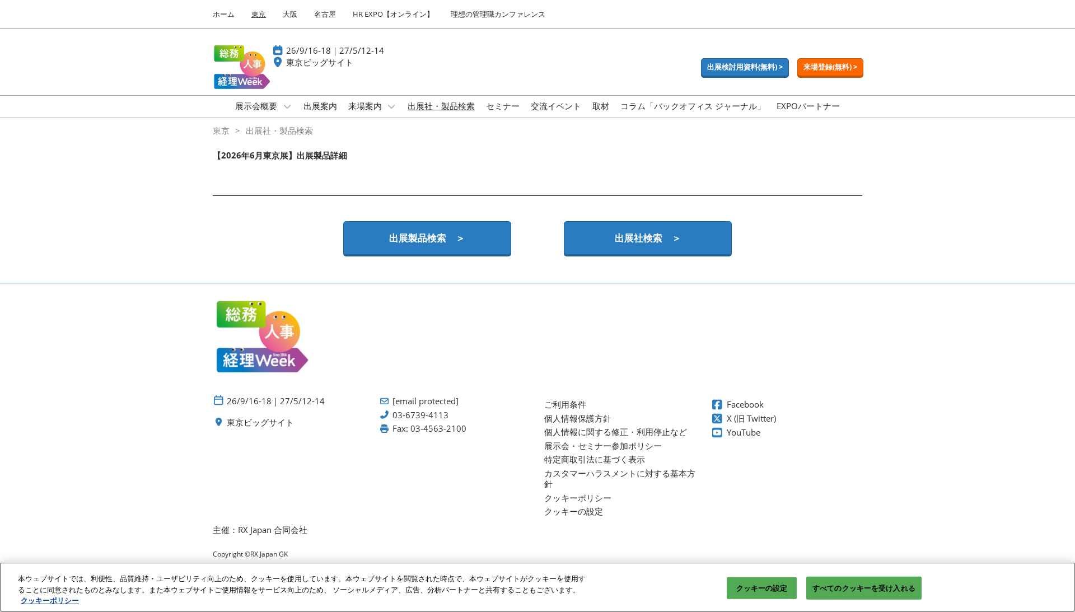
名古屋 (325, 14)
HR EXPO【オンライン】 (393, 14)
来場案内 (366, 105)
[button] (745, 67)
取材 (600, 105)
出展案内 (320, 105)
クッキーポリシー (50, 600)
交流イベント (556, 105)
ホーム (224, 14)
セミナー (503, 105)
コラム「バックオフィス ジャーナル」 (692, 105)
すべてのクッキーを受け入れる (863, 587)
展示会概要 (257, 105)
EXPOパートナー (808, 105)
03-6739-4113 (420, 415)
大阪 (290, 14)
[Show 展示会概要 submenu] (287, 106)
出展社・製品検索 (441, 105)
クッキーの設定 (762, 587)
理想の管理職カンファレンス (498, 14)
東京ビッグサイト (319, 62)
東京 (258, 14)
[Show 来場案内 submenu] (392, 106)
